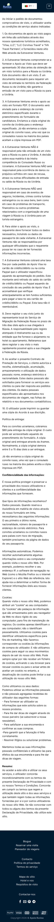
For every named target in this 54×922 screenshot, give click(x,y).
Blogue (27, 841)
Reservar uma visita (27, 845)
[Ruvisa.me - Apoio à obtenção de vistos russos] (7, 6)
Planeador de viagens (27, 849)
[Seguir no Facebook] (20, 901)
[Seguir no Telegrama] (33, 901)
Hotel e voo (27, 880)
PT (30, 6)
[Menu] (49, 6)
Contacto (27, 859)
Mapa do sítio (27, 876)
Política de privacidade (27, 862)
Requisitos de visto (27, 884)
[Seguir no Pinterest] (29, 901)
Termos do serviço (27, 866)
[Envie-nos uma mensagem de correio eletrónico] (24, 901)
